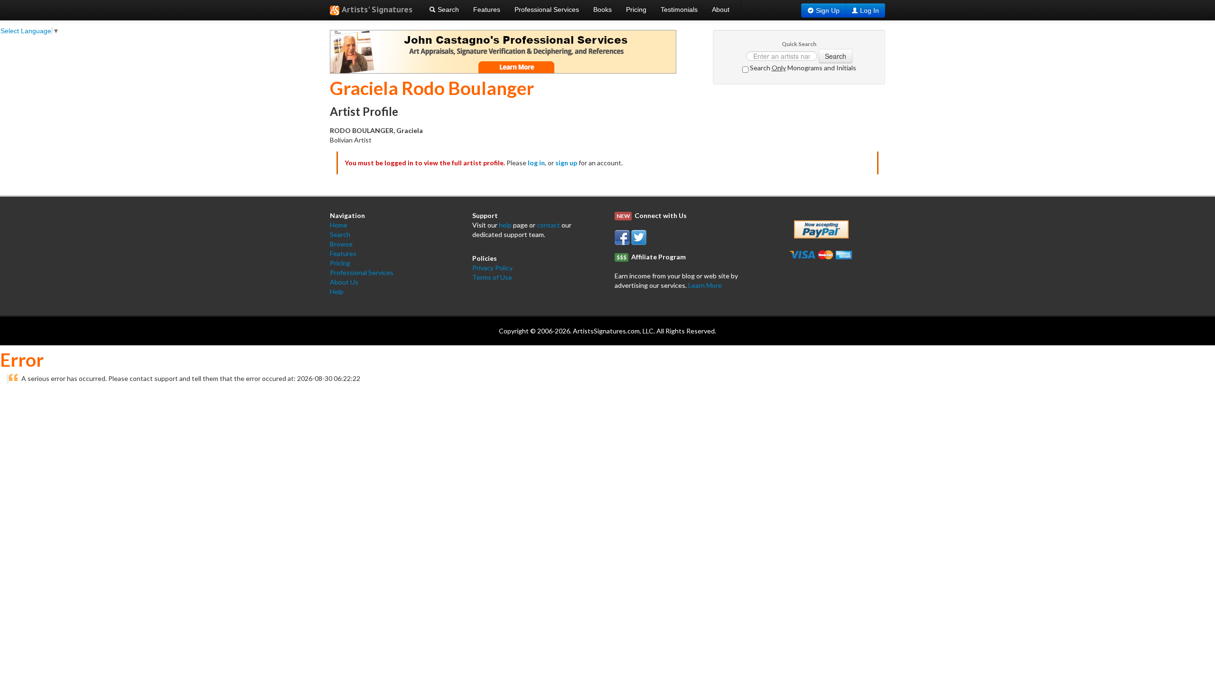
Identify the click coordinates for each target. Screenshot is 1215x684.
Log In (869, 10)
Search (447, 9)
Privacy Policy (492, 268)
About (720, 9)
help (505, 225)
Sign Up (828, 10)
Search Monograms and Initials (802, 68)
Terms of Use (492, 277)
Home (338, 225)
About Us (344, 282)
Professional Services (546, 9)
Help (337, 291)
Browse (341, 244)
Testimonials (679, 9)
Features (486, 9)
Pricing (636, 9)
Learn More (705, 285)
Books (602, 9)
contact (548, 225)
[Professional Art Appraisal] (503, 51)
